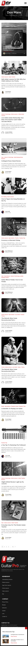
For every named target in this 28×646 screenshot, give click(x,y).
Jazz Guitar (17, 314)
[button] (25, 3)
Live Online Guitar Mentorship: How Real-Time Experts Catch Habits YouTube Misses (12, 119)
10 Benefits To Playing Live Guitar (11, 408)
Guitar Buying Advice (18, 157)
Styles (19, 367)
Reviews (3, 158)
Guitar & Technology (5, 114)
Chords (3, 367)
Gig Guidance (7, 276)
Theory (3, 316)
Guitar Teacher (12, 76)
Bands (2, 406)
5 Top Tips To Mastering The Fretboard (13, 445)
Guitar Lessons (4, 76)
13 (13, 546)
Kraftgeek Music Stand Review (11, 161)
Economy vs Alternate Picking (10, 240)
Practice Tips (22, 238)
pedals (21, 276)
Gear (2, 157)
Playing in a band (5, 277)
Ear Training (4, 196)
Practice (17, 238)
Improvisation (12, 238)
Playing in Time (22, 406)
